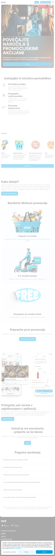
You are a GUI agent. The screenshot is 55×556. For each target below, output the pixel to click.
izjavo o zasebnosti (16, 548)
